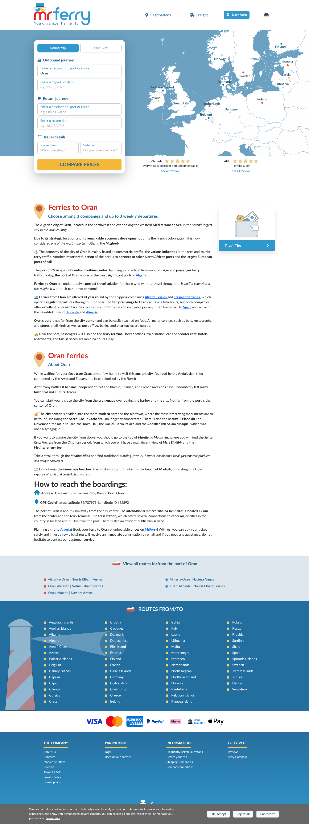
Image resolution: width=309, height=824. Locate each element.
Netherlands (180, 665)
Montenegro (180, 653)
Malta (175, 646)
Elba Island (118, 646)
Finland (115, 659)
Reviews (49, 767)
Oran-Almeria (58, 593)
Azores (54, 653)
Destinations (160, 15)
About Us (50, 752)
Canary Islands (60, 671)
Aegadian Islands (61, 622)
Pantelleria (179, 689)
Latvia (175, 634)
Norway (177, 683)
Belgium (55, 665)
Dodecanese (119, 640)
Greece (115, 695)
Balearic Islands (60, 659)
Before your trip (176, 757)
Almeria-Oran (180, 579)
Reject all (243, 814)
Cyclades (116, 628)
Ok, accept (218, 814)
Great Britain (119, 689)
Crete (53, 701)
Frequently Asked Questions (184, 752)
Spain (187, 307)
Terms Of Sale (52, 772)
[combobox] (79, 73)
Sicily (236, 646)
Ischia (175, 622)
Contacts (49, 757)
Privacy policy (52, 777)
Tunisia (237, 677)
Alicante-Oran (59, 579)
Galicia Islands (120, 671)
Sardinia (238, 640)
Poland (237, 622)
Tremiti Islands (242, 671)
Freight (202, 15)
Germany (117, 677)
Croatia (115, 622)
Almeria (92, 312)
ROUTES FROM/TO (160, 609)
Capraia (55, 677)
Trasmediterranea (187, 297)
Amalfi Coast (58, 646)
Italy (174, 628)
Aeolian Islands (60, 628)
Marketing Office (54, 762)
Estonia (115, 653)
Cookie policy (52, 782)
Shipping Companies (179, 762)
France (115, 665)
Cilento (54, 689)
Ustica (237, 683)
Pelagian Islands (183, 695)
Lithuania (178, 640)
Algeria (141, 275)
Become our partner (118, 757)
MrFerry (151, 529)
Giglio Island (119, 683)
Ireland (115, 701)
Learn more (53, 818)
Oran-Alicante (59, 586)
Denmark (117, 634)
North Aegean (181, 671)
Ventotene (239, 689)
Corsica (54, 695)
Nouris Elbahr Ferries (87, 579)
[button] (268, 15)
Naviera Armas (203, 579)
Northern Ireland (183, 677)
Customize (267, 814)
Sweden (238, 665)
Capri (53, 683)
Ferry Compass (237, 757)
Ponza (236, 628)
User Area (239, 15)
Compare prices (79, 164)
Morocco (178, 659)
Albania (54, 634)
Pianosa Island (181, 701)
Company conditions (179, 767)
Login (108, 752)
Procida (238, 634)
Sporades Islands (244, 659)
